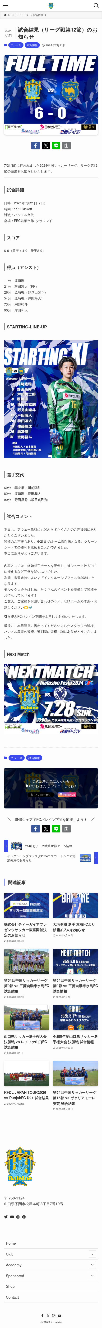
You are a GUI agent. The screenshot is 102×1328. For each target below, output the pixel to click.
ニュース (16, 45)
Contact (12, 1297)
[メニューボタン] (5, 5)
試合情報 (32, 45)
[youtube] (59, 1316)
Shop (10, 1286)
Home (11, 1243)
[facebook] (42, 1316)
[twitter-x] (48, 1316)
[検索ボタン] (96, 5)
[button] (35, 145)
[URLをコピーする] (66, 145)
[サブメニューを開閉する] (92, 1254)
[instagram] (54, 1316)
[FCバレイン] (51, 5)
